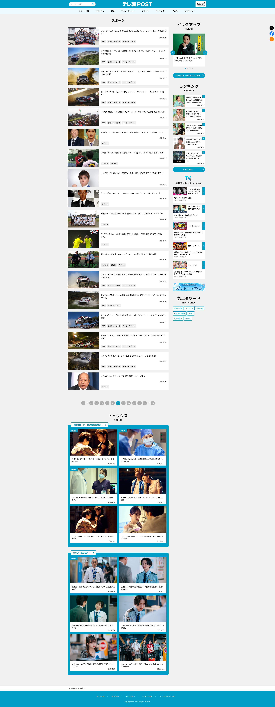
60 (139, 403)
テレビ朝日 (100, 696)
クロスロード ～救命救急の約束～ (88, 425)
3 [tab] (190, 68)
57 (123, 403)
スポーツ (145, 11)
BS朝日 (113, 265)
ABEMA (188, 318)
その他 (175, 11)
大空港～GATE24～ (81, 552)
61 (145, 403)
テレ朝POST (137, 4)
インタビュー (189, 11)
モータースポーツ (129, 41)
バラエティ (100, 11)
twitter (272, 28)
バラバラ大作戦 (179, 313)
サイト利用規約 (147, 696)
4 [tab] (192, 68)
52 (96, 403)
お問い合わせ (130, 696)
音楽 (113, 11)
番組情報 (114, 163)
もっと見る (188, 169)
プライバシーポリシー (166, 696)
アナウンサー (160, 11)
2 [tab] (187, 68)
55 (113, 403)
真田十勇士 (178, 318)
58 (129, 403)
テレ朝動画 (115, 696)
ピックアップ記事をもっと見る (188, 75)
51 (91, 403)
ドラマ (191, 313)
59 (134, 403)
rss (272, 39)
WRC (103, 41)
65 (153, 403)
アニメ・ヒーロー (128, 11)
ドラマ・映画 (84, 11)
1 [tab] (185, 68)
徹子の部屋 (178, 308)
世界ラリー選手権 (114, 41)
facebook (272, 33)
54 (107, 403)
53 (102, 403)
